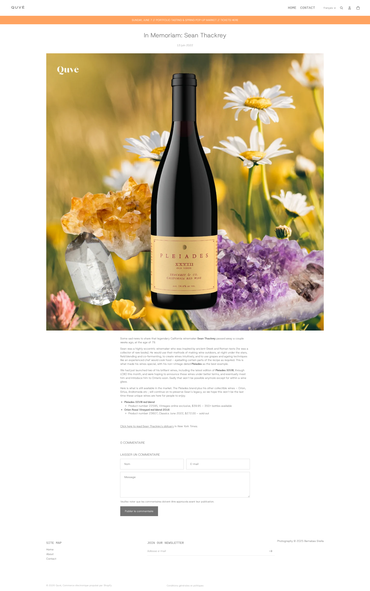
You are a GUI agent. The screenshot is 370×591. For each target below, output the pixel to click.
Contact (51, 558)
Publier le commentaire (139, 511)
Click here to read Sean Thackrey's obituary (147, 426)
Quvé (58, 585)
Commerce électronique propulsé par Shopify (87, 585)
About (50, 554)
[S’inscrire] (271, 551)
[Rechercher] (341, 8)
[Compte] (349, 8)
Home (50, 549)
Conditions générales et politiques (185, 585)
